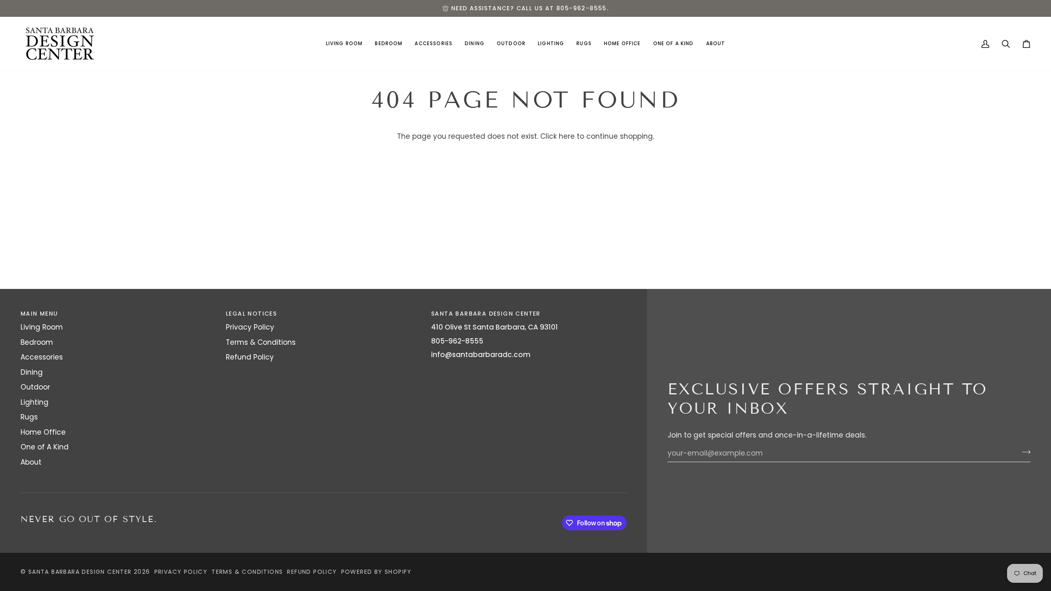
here (567, 136)
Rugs (29, 417)
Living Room (42, 327)
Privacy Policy (250, 327)
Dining (32, 372)
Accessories (42, 357)
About (31, 462)
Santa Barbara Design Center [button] (486, 313)
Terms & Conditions (261, 342)
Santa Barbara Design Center (80, 572)
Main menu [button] (39, 313)
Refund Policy (250, 357)
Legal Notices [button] (251, 313)
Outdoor (35, 387)
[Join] (1023, 452)
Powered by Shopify (376, 572)
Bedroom (37, 342)
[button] (344, 44)
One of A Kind (45, 447)
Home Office (43, 432)
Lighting (34, 402)
